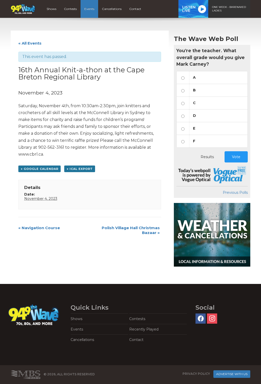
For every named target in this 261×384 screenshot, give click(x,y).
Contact (135, 9)
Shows (51, 9)
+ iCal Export (80, 169)
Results (207, 157)
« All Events (30, 43)
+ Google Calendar (39, 169)
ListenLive (188, 9)
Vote (236, 157)
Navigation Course (39, 227)
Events (89, 9)
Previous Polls (235, 192)
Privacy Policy (196, 374)
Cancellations (112, 9)
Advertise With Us (231, 374)
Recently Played (144, 329)
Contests (70, 9)
